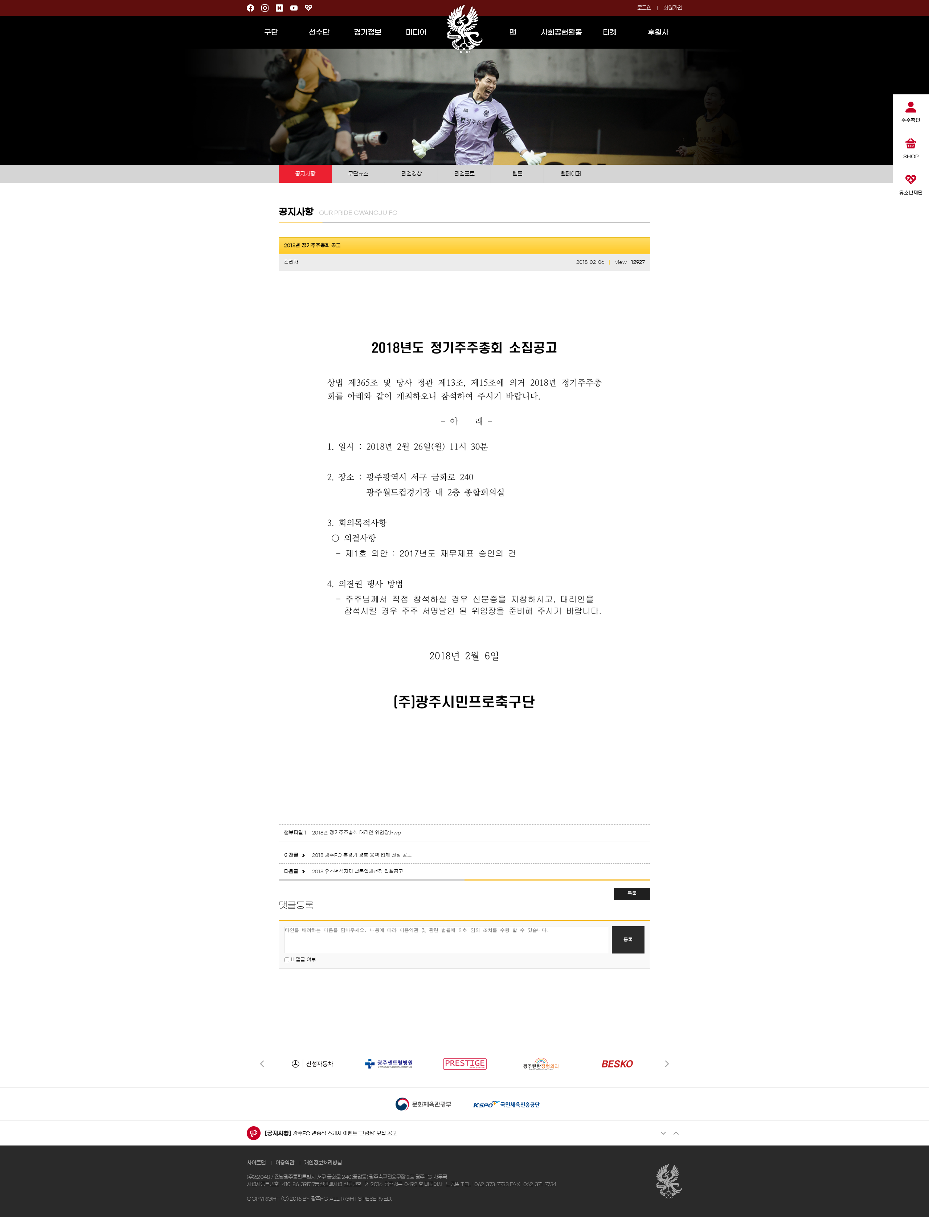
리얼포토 (464, 173)
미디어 (416, 32)
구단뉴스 (358, 173)
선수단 (319, 32)
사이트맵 (256, 1162)
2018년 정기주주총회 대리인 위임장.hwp (356, 832)
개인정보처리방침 (323, 1162)
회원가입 (672, 8)
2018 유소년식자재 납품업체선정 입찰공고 (357, 871)
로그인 (644, 8)
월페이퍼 (571, 173)
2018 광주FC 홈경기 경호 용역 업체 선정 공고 (362, 855)
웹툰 (517, 173)
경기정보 (367, 32)
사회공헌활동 (561, 32)
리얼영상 (411, 173)
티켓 (610, 32)
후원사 (658, 32)
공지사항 (305, 173)
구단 (271, 32)
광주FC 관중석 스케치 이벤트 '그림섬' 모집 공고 (345, 1133)
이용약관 (284, 1162)
